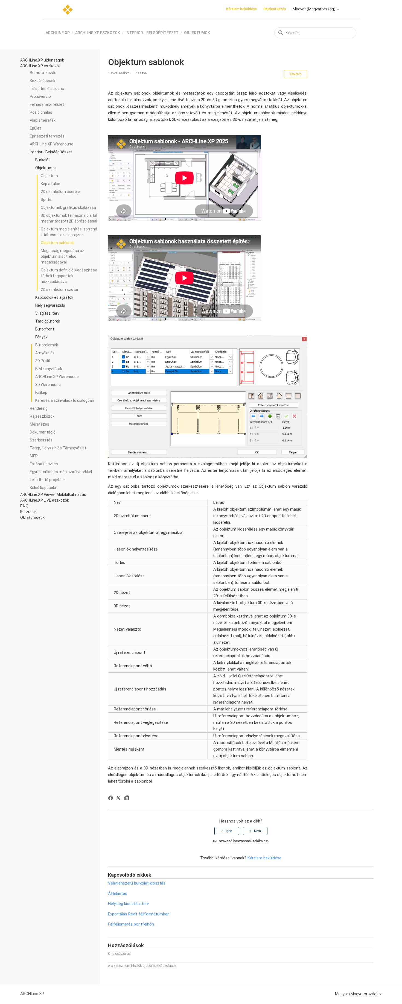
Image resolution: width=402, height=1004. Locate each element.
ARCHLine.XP (58, 33)
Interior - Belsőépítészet (152, 33)
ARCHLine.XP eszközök (97, 33)
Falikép (41, 392)
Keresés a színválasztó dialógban (64, 400)
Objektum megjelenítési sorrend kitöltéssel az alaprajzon (69, 232)
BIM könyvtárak (48, 369)
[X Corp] (119, 798)
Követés (296, 74)
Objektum (49, 176)
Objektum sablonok (58, 243)
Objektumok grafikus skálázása (68, 207)
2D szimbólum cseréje (60, 191)
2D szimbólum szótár (59, 289)
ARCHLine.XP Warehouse (57, 376)
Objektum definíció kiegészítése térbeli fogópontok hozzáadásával (69, 276)
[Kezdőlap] (68, 10)
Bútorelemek (46, 345)
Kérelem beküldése (241, 9)
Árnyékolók (44, 353)
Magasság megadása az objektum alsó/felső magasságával (62, 256)
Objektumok (197, 33)
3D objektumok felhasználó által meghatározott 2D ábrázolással (69, 218)
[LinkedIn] (127, 798)
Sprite (46, 199)
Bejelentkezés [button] (274, 9)
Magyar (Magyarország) (314, 9)
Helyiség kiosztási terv (128, 903)
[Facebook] (111, 798)
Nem (257, 831)
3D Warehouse (48, 384)
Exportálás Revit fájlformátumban (139, 914)
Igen (229, 831)
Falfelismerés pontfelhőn (131, 924)
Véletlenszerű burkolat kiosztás (136, 883)
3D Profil (42, 361)
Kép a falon (50, 184)
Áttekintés (117, 893)
